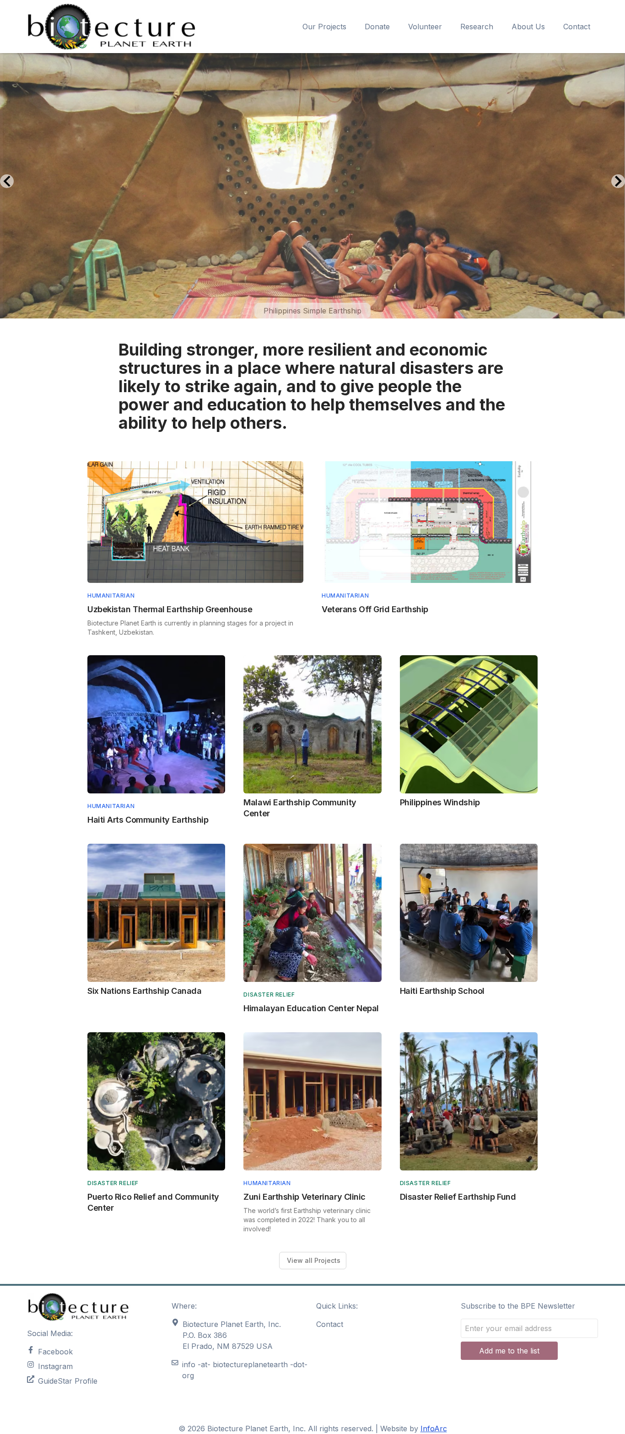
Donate (377, 26)
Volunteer (425, 26)
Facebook (55, 1351)
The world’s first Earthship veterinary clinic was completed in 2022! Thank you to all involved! (307, 1220)
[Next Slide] (618, 181)
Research (476, 26)
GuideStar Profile (67, 1380)
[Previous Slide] (7, 181)
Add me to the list (509, 1350)
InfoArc (433, 1428)
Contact (576, 26)
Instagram (55, 1366)
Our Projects (324, 26)
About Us (528, 26)
